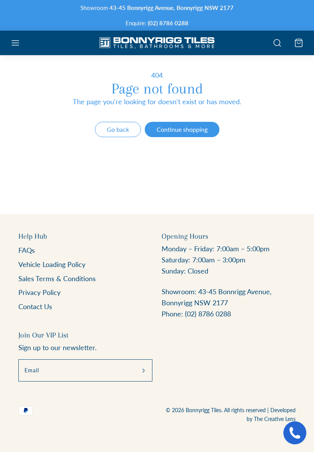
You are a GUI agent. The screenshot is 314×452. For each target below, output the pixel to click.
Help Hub (32, 236)
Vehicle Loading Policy (51, 264)
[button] (15, 43)
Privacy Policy (39, 292)
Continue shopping (182, 129)
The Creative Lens (275, 419)
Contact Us (35, 306)
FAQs (26, 250)
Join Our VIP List (43, 335)
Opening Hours (185, 236)
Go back (118, 129)
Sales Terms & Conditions (57, 278)
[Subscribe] (143, 370)
